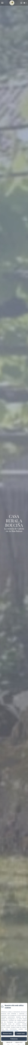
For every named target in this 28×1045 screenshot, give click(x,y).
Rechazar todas (7, 1033)
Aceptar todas (21, 1033)
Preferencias (14, 1039)
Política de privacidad (12, 1030)
